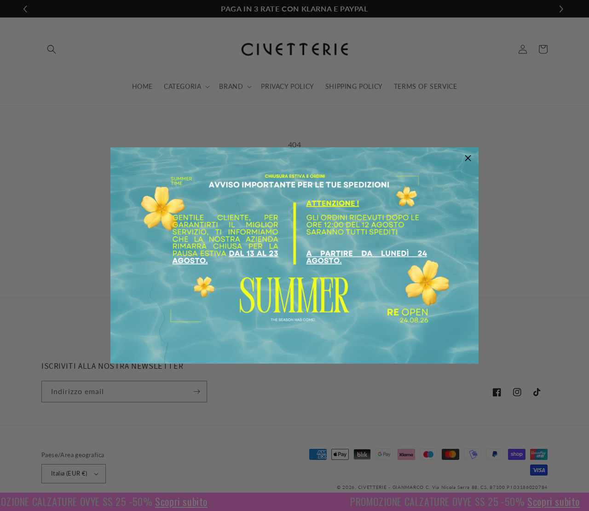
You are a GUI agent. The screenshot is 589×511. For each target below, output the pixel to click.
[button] (468, 158)
